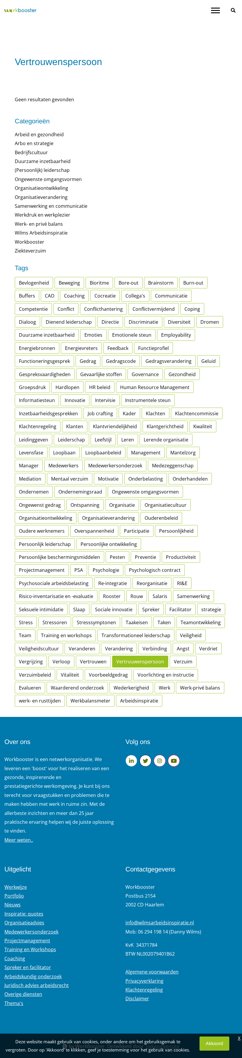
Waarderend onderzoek (77, 688)
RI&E (182, 583)
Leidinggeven (33, 439)
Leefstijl (103, 439)
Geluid (208, 361)
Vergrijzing (31, 661)
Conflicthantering (103, 309)
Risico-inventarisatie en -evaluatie (56, 596)
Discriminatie (143, 322)
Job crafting (100, 413)
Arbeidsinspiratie (139, 700)
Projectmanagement (42, 570)
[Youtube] (174, 761)
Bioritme (99, 283)
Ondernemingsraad (80, 492)
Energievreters (81, 348)
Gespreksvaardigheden (45, 374)
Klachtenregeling (37, 426)
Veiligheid (191, 635)
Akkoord (214, 1043)
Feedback (117, 348)
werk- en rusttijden (40, 700)
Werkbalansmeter (90, 700)
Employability (176, 335)
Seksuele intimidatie (41, 609)
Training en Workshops (30, 949)
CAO (49, 296)
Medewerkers (63, 465)
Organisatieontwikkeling (41, 188)
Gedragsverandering (168, 361)
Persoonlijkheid (176, 531)
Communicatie (171, 296)
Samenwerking (193, 596)
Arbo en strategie (34, 143)
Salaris (160, 596)
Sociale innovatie (114, 609)
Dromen (209, 322)
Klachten (155, 413)
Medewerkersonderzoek (115, 465)
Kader (129, 413)
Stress (26, 622)
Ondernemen (34, 492)
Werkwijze (15, 887)
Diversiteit (179, 322)
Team (25, 635)
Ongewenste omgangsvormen (48, 179)
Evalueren (30, 688)
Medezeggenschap (173, 465)
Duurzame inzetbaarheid (43, 161)
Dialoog (27, 322)
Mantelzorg (183, 452)
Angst (183, 648)
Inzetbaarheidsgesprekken (48, 413)
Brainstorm (161, 283)
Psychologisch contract (155, 570)
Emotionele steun (131, 335)
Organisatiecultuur (166, 505)
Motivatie (108, 479)
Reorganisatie (152, 583)
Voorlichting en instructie (166, 675)
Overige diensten (23, 994)
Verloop (61, 661)
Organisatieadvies (24, 922)
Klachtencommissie (196, 413)
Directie (110, 322)
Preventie (145, 557)
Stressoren (54, 622)
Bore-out (128, 283)
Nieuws (12, 904)
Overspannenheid (94, 531)
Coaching (74, 296)
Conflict (66, 309)
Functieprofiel (153, 348)
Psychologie (106, 570)
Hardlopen (67, 387)
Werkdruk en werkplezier (42, 215)
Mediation (30, 479)
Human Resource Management (154, 387)
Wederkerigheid (131, 688)
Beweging (69, 283)
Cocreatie (105, 296)
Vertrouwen (93, 661)
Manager (29, 465)
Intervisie (105, 400)
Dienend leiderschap (69, 322)
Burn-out (193, 283)
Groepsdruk (32, 387)
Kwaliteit (202, 426)
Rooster (112, 596)
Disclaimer (137, 998)
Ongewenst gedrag (40, 505)
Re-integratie (112, 583)
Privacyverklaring (144, 981)
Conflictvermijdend (154, 309)
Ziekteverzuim (30, 251)
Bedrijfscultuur (31, 152)
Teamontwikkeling (201, 622)
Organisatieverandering (41, 197)
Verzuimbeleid (35, 675)
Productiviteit (181, 557)
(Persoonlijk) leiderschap (42, 170)
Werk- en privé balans (39, 224)
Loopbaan (64, 452)
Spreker (151, 609)
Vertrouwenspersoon (140, 661)
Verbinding (155, 648)
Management (146, 452)
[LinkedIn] (131, 761)
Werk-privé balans (200, 688)
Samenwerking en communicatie (51, 206)
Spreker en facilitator (27, 967)
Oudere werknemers (42, 531)
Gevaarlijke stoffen (101, 374)
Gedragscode (121, 361)
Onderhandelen (190, 479)
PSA (78, 570)
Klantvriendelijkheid (115, 426)
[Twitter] (145, 761)
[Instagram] (160, 761)
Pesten (117, 557)
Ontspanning (85, 505)
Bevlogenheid (34, 283)
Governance (145, 374)
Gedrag (88, 361)
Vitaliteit (70, 675)
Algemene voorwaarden (152, 972)
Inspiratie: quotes (23, 914)
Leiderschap (71, 439)
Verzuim (183, 661)
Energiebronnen (37, 348)
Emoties (93, 335)
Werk (164, 688)
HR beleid (99, 387)
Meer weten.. (18, 840)
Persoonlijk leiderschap (45, 544)
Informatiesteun (37, 400)
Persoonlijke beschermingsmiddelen (59, 557)
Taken (164, 622)
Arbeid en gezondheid (39, 134)
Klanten (74, 426)
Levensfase (31, 452)
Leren (127, 439)
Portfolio (14, 896)
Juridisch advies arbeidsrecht (36, 985)
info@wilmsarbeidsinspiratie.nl (159, 922)
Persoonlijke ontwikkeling (109, 544)
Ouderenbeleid (161, 518)
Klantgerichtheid (165, 426)
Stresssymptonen (96, 622)
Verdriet (208, 648)
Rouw (136, 596)
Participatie (136, 531)
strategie (211, 609)
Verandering (119, 648)
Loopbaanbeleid (103, 452)
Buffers (27, 296)
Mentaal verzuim (69, 479)
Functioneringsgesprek (44, 361)
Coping (192, 309)
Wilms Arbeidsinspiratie (41, 233)
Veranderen (82, 648)
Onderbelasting (145, 479)
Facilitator (180, 609)
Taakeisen (137, 622)
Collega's (135, 296)
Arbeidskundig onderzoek (33, 976)
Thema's (13, 1003)
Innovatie (75, 400)
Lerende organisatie (166, 439)
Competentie (33, 309)
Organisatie (122, 505)
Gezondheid (182, 374)
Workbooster (29, 242)
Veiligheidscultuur (39, 648)
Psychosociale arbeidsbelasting (54, 583)
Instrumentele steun (148, 400)
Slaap (79, 609)
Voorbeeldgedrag (108, 675)
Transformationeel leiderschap (136, 635)
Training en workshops (66, 635)
